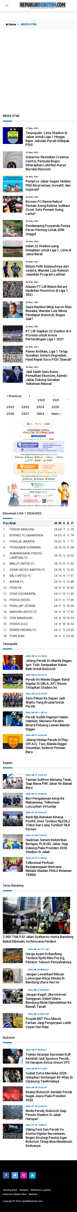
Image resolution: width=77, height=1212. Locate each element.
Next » (56, 414)
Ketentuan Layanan (41, 1190)
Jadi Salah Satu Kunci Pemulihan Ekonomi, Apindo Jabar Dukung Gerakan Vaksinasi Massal (46, 378)
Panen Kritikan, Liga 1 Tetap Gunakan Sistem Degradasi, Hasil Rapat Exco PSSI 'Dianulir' (49, 355)
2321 (55, 400)
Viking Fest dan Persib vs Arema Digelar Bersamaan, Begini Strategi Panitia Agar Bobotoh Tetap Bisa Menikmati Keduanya (49, 1137)
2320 (41, 400)
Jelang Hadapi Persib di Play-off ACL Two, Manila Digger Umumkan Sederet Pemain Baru (47, 746)
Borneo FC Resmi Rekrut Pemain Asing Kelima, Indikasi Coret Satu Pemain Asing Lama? (48, 208)
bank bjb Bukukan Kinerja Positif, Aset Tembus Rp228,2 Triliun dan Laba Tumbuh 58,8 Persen (48, 823)
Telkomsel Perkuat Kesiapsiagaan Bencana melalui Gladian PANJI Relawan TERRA (49, 869)
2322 (10, 407)
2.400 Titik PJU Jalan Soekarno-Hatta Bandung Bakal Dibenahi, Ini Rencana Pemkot (38, 939)
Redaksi (24, 1190)
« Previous (14, 396)
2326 (10, 414)
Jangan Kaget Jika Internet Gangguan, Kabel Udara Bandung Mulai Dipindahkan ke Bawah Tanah (48, 1000)
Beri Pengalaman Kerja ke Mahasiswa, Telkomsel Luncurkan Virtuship (45, 802)
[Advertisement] (38, 74)
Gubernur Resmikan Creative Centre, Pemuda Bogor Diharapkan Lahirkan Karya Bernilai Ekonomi (47, 163)
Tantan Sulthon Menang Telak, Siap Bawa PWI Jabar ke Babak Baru (49, 784)
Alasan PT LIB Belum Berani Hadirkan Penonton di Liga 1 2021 (47, 291)
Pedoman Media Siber (15, 1194)
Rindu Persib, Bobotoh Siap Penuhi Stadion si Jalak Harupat (46, 1115)
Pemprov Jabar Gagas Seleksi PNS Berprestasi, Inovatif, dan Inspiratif (48, 185)
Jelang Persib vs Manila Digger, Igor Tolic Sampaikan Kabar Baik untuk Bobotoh (49, 665)
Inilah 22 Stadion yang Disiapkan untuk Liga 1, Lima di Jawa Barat (48, 250)
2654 (40, 414)
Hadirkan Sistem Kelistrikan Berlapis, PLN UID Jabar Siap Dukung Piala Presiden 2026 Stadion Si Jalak (47, 846)
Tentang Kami (10, 1190)
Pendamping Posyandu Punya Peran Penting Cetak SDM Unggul (48, 230)
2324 (40, 407)
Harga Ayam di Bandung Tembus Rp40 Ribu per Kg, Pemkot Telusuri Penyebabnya (48, 958)
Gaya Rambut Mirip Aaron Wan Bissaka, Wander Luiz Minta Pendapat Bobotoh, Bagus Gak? (49, 313)
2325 (55, 407)
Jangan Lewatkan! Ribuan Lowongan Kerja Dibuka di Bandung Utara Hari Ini (45, 978)
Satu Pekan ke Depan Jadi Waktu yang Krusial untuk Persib (45, 702)
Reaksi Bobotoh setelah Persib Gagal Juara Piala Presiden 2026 (49, 1096)
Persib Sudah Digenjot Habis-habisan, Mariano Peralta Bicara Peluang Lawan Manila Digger (48, 723)
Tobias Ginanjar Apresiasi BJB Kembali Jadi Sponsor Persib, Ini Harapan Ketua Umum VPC (48, 1058)
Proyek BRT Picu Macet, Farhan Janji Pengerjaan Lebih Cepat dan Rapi (48, 1023)
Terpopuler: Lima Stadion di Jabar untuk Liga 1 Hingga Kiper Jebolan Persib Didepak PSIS (47, 139)
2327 (25, 414)
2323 (25, 407)
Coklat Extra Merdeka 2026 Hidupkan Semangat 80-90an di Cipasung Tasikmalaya (49, 1077)
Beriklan (33, 1194)
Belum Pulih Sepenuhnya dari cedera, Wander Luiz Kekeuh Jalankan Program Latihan (47, 270)
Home (12, 24)
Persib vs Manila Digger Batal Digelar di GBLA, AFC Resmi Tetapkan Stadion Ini (48, 683)
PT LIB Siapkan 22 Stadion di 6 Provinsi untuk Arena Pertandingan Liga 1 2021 (48, 335)
